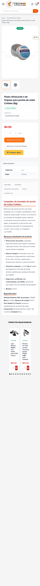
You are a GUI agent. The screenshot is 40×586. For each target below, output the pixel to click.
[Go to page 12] (30, 374)
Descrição (7, 185)
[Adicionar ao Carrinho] (16, 368)
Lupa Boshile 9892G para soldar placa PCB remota (14, 349)
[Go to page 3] (13, 374)
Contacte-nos (8, 193)
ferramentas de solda (13, 18)
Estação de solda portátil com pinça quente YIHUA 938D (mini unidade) (25, 351)
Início (3, 18)
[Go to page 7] (20, 374)
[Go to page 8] (22, 374)
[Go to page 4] (15, 374)
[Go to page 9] (24, 374)
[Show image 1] (6, 85)
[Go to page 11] (28, 374)
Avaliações (18, 185)
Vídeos (24, 189)
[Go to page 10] (26, 374)
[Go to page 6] (19, 374)
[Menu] (3, 4)
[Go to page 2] (11, 374)
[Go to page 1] (9, 374)
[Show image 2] (15, 85)
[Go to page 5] (17, 374)
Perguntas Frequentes (11, 189)
